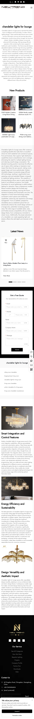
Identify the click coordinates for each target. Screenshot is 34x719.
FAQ (17, 672)
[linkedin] (24, 1)
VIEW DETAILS (8, 103)
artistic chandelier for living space (13, 387)
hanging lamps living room (11, 376)
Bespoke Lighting (17, 657)
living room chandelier (10, 383)
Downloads (17, 669)
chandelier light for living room (12, 380)
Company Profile (17, 663)
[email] (31, 365)
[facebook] (18, 1)
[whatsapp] (31, 361)
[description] (17, 630)
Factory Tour (17, 666)
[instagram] (15, 1)
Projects (17, 660)
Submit (17, 350)
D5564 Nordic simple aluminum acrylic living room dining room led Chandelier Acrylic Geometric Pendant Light (25, 114)
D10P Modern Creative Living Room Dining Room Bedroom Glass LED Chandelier (9, 114)
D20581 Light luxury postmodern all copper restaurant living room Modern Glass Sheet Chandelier (8, 136)
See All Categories (17, 651)
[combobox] (10, 314)
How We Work (17, 654)
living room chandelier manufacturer (14, 391)
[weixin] (31, 369)
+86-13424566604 (10, 687)
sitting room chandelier (10, 372)
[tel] (31, 356)
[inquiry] (31, 352)
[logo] (13, 7)
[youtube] (21, 1)
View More (6, 276)
